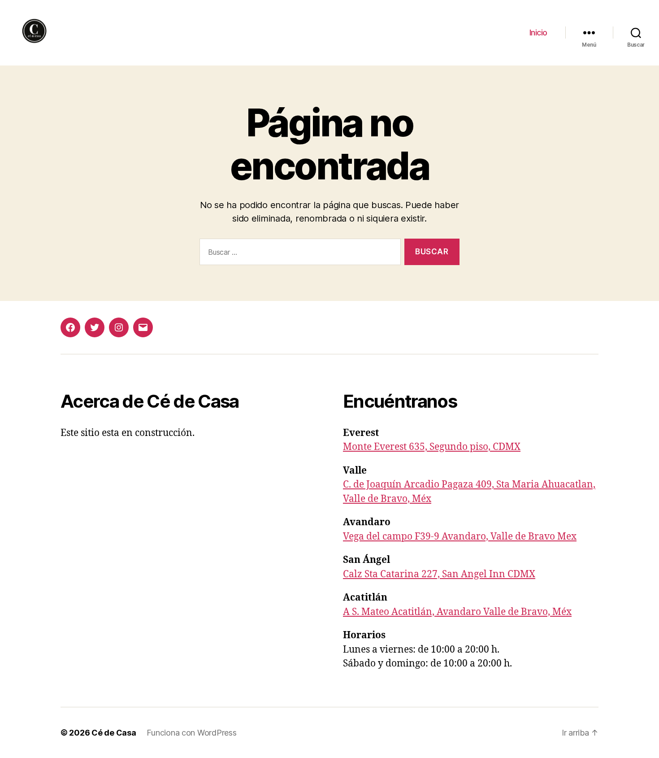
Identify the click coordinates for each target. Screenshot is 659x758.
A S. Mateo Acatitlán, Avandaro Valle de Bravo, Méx (457, 612)
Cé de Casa (113, 732)
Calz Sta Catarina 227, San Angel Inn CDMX (439, 574)
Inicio (538, 32)
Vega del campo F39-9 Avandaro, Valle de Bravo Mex (460, 537)
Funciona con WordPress (191, 732)
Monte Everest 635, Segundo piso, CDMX (431, 447)
